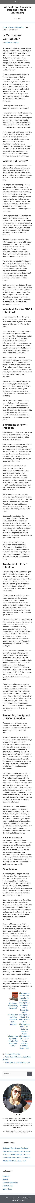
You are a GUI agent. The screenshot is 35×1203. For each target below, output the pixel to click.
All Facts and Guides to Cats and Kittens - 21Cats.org (17, 10)
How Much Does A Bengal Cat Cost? (24, 1008)
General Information (16, 27)
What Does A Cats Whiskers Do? (17, 1063)
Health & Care (8, 1186)
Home (5, 27)
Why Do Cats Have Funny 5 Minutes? (17, 1151)
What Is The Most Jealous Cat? (14, 1161)
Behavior (6, 1176)
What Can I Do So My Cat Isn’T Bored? (24, 1030)
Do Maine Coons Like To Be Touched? (13, 1020)
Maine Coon (7, 1189)
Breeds (5, 1180)
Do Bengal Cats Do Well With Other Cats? (13, 1042)
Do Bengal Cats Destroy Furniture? (16, 1148)
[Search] (29, 1074)
